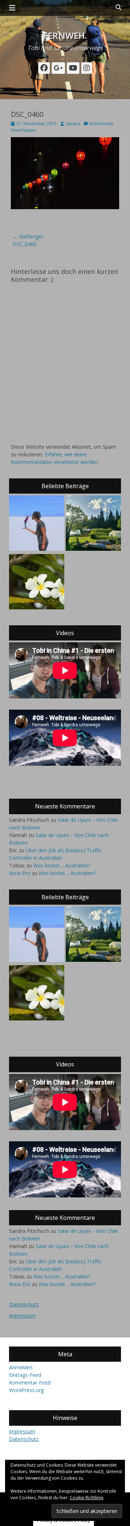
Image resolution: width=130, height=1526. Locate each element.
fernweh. (65, 35)
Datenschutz (24, 1304)
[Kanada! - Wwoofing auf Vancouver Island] (93, 524)
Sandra (73, 124)
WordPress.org (26, 1390)
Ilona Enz (19, 873)
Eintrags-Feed (25, 1374)
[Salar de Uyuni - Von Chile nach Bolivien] (36, 524)
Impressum (22, 1315)
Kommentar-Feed (30, 1382)
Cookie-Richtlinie (87, 1498)
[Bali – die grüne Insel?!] (36, 582)
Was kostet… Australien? (61, 865)
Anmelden (20, 1367)
